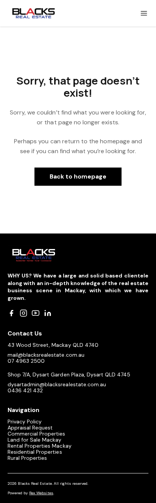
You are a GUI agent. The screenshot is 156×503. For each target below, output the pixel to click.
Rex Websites (41, 492)
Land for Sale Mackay (35, 439)
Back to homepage (78, 176)
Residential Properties (35, 451)
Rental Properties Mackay (40, 445)
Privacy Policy (25, 421)
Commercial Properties (37, 433)
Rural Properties (27, 457)
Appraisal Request (30, 427)
